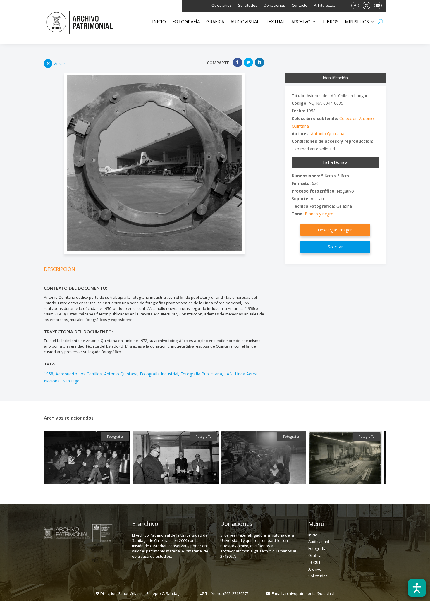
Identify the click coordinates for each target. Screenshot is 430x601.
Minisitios (357, 21)
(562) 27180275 (236, 593)
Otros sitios (221, 5)
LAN (228, 374)
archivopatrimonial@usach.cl (308, 593)
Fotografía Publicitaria (201, 374)
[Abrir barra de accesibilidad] (417, 588)
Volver (59, 63)
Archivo (301, 21)
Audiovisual (245, 21)
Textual (275, 21)
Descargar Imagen (335, 230)
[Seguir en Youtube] (378, 5)
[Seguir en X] (366, 5)
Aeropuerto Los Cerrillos (79, 374)
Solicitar (335, 247)
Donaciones (274, 5)
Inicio (159, 21)
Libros (330, 21)
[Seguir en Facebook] (355, 5)
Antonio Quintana (120, 374)
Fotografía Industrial (159, 374)
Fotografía (186, 21)
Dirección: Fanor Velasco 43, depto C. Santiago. (141, 593)
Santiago (71, 381)
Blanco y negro (319, 214)
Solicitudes (247, 5)
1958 (48, 374)
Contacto (299, 5)
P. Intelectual (325, 5)
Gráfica (215, 21)
